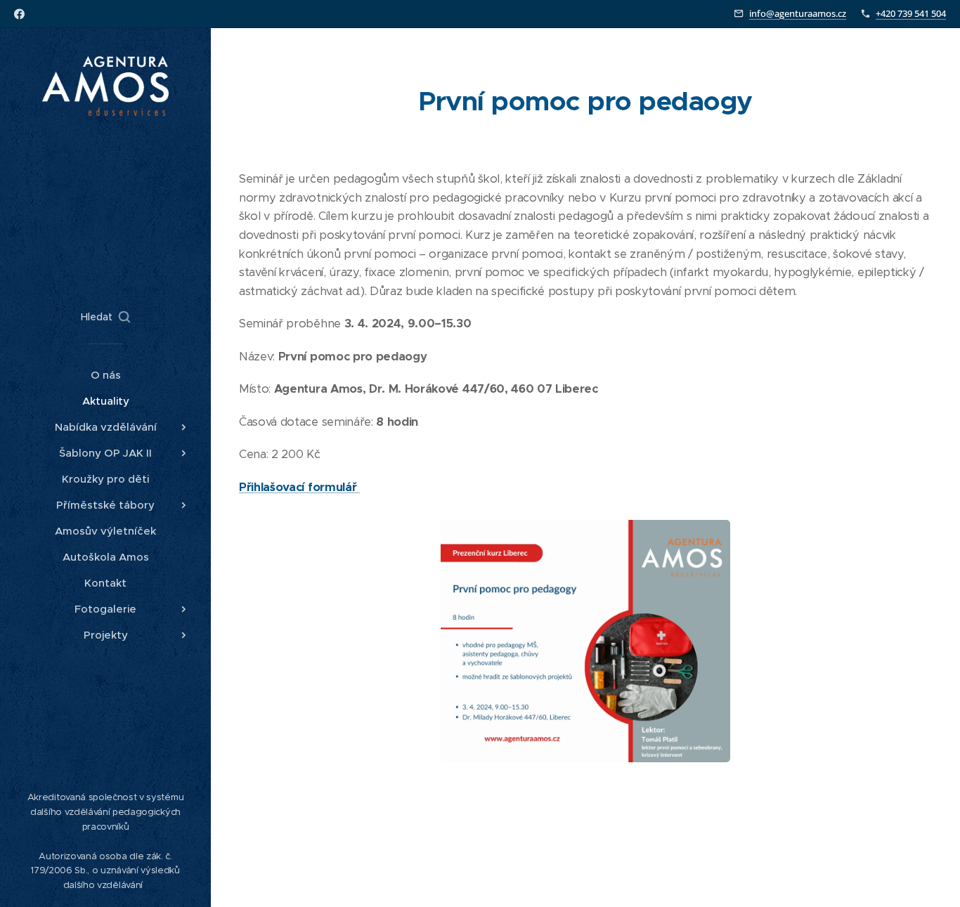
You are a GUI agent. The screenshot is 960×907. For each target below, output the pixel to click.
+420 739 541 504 (911, 13)
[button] (105, 317)
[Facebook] (19, 14)
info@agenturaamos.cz (797, 13)
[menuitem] (105, 375)
